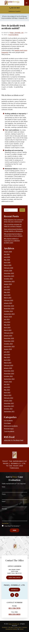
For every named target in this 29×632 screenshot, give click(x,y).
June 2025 (7, 289)
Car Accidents (8, 420)
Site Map (10, 627)
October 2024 (8, 311)
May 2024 (7, 325)
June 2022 (7, 387)
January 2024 (8, 335)
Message (4, 509)
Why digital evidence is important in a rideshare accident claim (12, 241)
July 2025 (7, 287)
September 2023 (9, 346)
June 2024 (7, 322)
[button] (26, 3)
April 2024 (7, 327)
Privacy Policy (17, 627)
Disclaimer (5, 523)
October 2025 (8, 279)
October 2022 (8, 376)
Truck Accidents (13, 35)
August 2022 (8, 382)
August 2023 (8, 349)
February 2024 (8, 333)
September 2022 (9, 379)
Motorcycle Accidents (11, 426)
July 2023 (7, 352)
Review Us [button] (14, 589)
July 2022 (7, 384)
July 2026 (7, 254)
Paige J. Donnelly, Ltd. (17, 32)
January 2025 (8, 303)
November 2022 (9, 373)
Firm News (7, 423)
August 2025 (8, 284)
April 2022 (7, 392)
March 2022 (7, 395)
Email (4, 501)
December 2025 (9, 273)
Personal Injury (9, 428)
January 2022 (8, 400)
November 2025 (9, 276)
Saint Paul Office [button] (14, 577)
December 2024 (9, 306)
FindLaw (21, 629)
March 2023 (7, 363)
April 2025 (7, 295)
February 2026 (8, 268)
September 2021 (9, 411)
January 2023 (8, 368)
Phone (4, 494)
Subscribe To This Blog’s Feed (13, 440)
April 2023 (7, 360)
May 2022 (7, 390)
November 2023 (9, 341)
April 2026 (7, 262)
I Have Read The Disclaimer (12, 526)
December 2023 (9, 338)
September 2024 (9, 314)
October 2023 (8, 344)
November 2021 (9, 406)
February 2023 (8, 365)
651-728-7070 (14, 608)
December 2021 (9, 403)
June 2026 (7, 257)
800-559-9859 (15, 8)
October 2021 (8, 409)
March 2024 (7, 330)
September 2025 (9, 281)
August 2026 (8, 251)
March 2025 (7, 298)
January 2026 (8, 270)
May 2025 (7, 292)
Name (3, 487)
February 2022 (8, 398)
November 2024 (9, 308)
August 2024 (8, 317)
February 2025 (8, 300)
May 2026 (7, 260)
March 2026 (7, 265)
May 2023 (7, 357)
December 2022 (9, 371)
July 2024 (7, 319)
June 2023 (7, 354)
